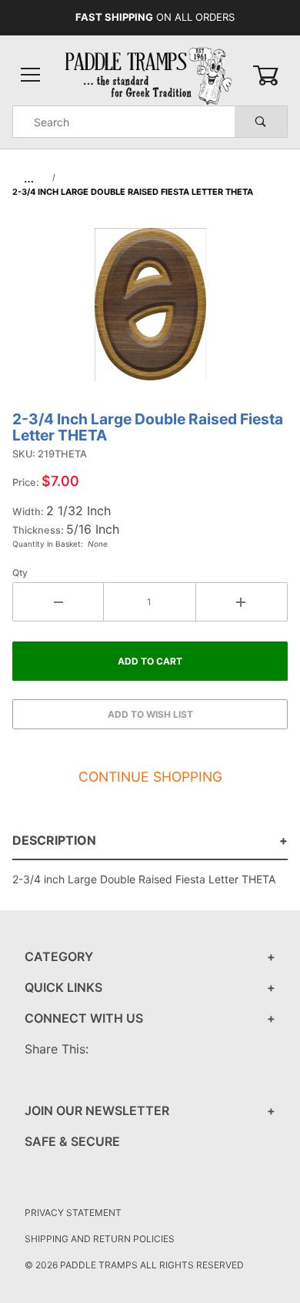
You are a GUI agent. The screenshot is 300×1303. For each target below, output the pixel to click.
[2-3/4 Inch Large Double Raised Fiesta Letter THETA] (150, 312)
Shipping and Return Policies (100, 1238)
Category (59, 956)
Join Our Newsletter (97, 1110)
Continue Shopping (150, 777)
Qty (20, 572)
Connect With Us (84, 1018)
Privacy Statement (73, 1212)
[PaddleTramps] (149, 74)
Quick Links (63, 987)
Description (54, 840)
